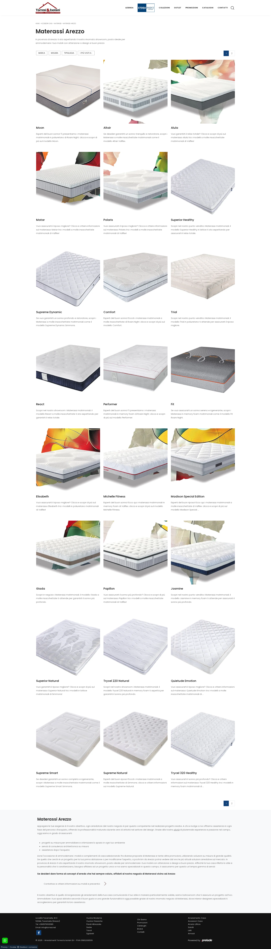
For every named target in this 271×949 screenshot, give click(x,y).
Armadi (191, 933)
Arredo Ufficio (194, 924)
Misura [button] (54, 53)
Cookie (13, 947)
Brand (140, 929)
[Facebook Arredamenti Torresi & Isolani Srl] (38, 932)
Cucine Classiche (94, 921)
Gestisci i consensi (28, 947)
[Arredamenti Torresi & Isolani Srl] (48, 7)
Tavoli (89, 930)
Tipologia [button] (69, 53)
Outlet (177, 7)
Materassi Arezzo (69, 23)
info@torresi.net (48, 927)
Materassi (57, 23)
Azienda (129, 7)
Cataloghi (207, 7)
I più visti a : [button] (86, 53)
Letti (190, 930)
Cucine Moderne (94, 918)
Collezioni (164, 7)
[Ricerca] (232, 8)
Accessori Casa (47, 23)
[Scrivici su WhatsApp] (5, 940)
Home (38, 23)
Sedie (89, 927)
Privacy (4, 947)
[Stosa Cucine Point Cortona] (146, 8)
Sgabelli (90, 933)
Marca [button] (41, 53)
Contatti (223, 7)
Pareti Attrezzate (93, 924)
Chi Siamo (142, 919)
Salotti (191, 927)
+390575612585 (46, 924)
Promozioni (191, 7)
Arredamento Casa (197, 918)
